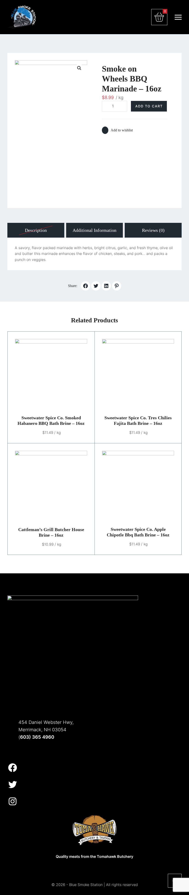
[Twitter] (12, 784)
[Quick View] (62, 375)
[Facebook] (12, 767)
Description (36, 230)
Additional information (94, 230)
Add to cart (149, 106)
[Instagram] (12, 801)
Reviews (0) (153, 230)
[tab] (35, 230)
